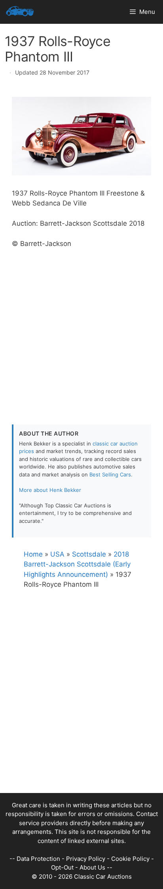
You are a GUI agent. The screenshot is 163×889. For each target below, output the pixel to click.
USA (57, 554)
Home (33, 554)
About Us (92, 867)
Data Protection (38, 858)
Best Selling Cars (110, 474)
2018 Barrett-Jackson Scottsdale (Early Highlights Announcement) (77, 564)
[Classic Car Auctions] (20, 12)
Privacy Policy (85, 858)
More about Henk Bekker (50, 490)
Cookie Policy (130, 858)
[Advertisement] (81, 331)
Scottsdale (89, 554)
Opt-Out (62, 867)
